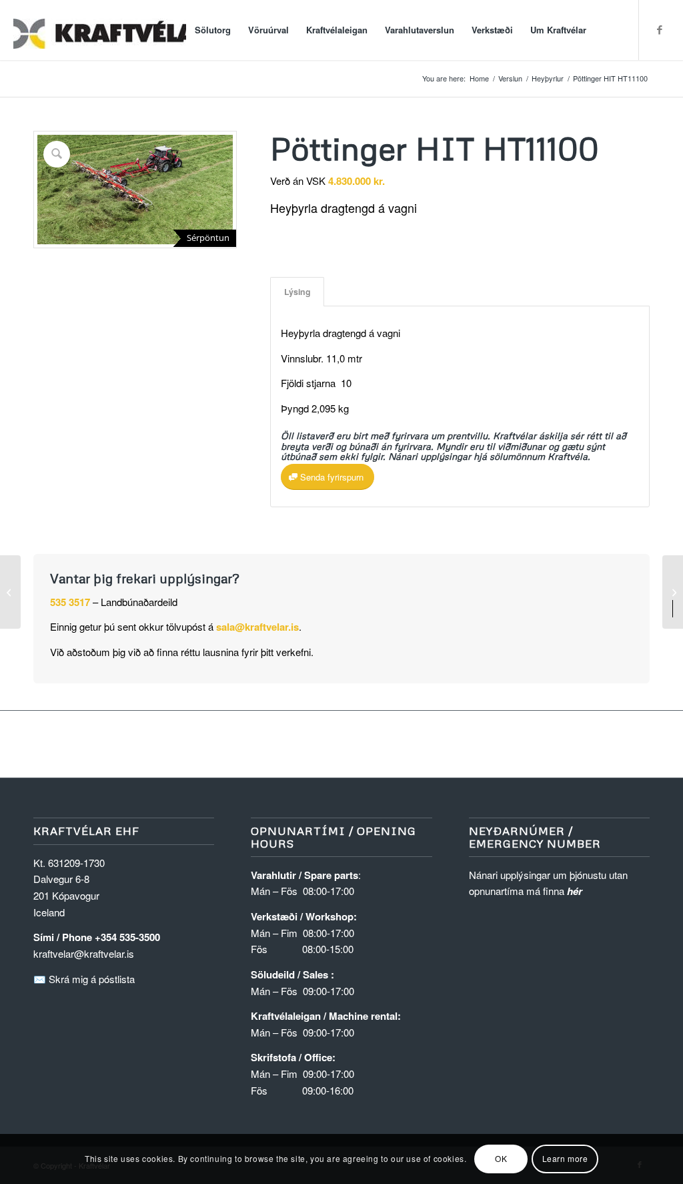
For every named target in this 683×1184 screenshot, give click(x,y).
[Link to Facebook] (660, 29)
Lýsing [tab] (297, 292)
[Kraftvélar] (113, 30)
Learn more (565, 1158)
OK (501, 1158)
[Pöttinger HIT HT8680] (10, 592)
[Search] (608, 30)
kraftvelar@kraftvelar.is (83, 953)
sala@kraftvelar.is (257, 626)
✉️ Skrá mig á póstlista (84, 979)
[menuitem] (212, 30)
